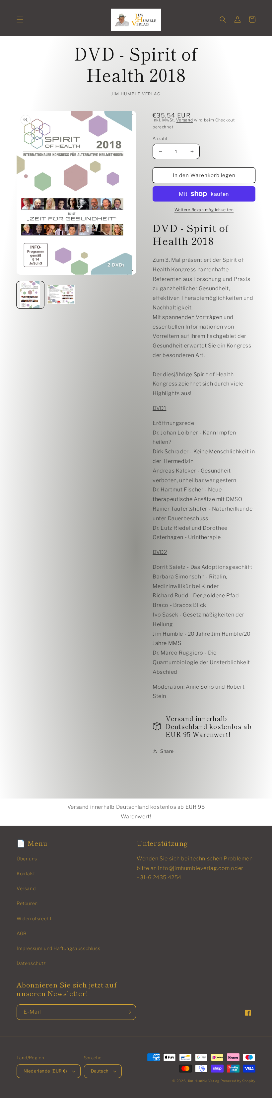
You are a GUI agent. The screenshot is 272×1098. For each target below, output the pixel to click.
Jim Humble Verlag (204, 1081)
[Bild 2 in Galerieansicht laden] (61, 295)
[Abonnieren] (128, 1012)
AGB (22, 933)
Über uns (27, 858)
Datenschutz (31, 963)
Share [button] (167, 751)
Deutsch (100, 1071)
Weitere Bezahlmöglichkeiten (204, 209)
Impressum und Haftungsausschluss (58, 948)
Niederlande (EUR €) (45, 1071)
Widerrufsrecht (34, 918)
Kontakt (26, 873)
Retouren (27, 903)
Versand (184, 119)
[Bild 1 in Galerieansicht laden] (30, 295)
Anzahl (160, 138)
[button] (20, 19)
